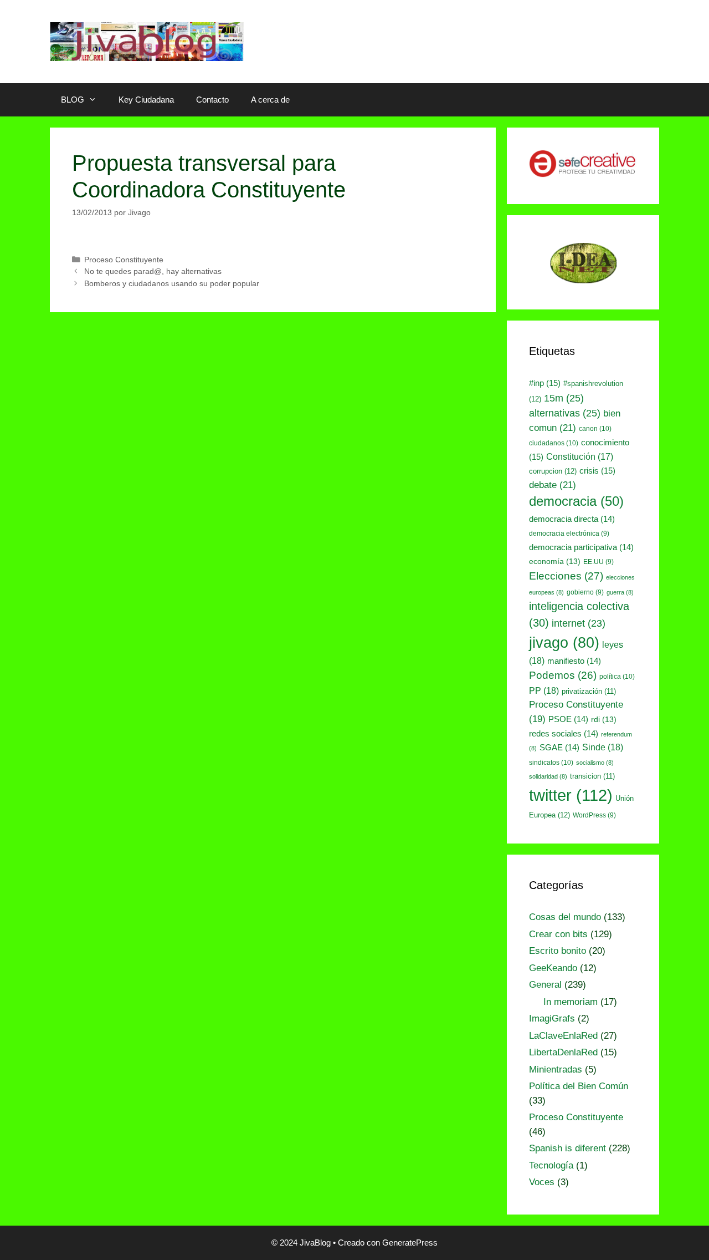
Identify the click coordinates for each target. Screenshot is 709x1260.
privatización (589, 691)
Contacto (212, 99)
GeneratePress (410, 1242)
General (545, 984)
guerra (620, 592)
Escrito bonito (557, 951)
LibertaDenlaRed (563, 1052)
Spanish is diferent (567, 1148)
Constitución (579, 456)
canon (595, 429)
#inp (545, 383)
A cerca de (270, 99)
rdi (603, 719)
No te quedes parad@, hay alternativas (153, 271)
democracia (576, 501)
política (617, 676)
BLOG (72, 99)
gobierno (585, 592)
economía (554, 561)
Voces (541, 1182)
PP (544, 690)
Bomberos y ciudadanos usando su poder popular (171, 283)
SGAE (559, 747)
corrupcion (553, 471)
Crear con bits (558, 934)
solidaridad (548, 776)
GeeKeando (553, 968)
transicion (592, 776)
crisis (597, 470)
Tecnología (551, 1165)
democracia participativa (581, 547)
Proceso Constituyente (123, 259)
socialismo (595, 762)
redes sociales (563, 733)
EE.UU (598, 561)
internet (578, 623)
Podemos (563, 675)
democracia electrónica (569, 533)
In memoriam (570, 1002)
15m (564, 398)
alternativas (564, 413)
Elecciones (566, 576)
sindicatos (551, 762)
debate (552, 484)
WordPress (594, 815)
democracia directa (572, 519)
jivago (564, 642)
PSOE (568, 719)
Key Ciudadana (146, 99)
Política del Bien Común (578, 1086)
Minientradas (555, 1069)
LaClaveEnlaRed (563, 1035)
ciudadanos (553, 443)
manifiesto (574, 661)
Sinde (602, 747)
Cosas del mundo (565, 917)
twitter (571, 795)
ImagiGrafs (552, 1018)
